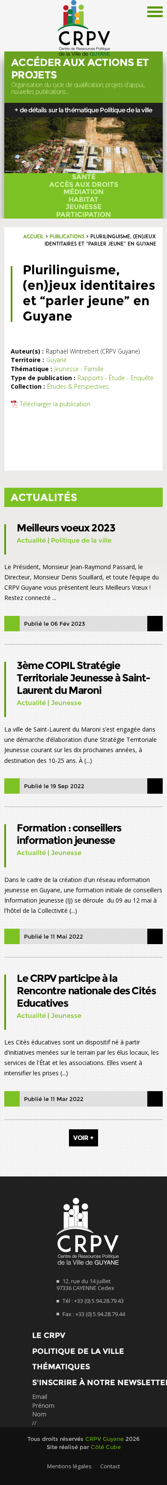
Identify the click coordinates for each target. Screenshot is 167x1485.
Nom (39, 1414)
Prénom (43, 1405)
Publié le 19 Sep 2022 (54, 786)
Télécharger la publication (55, 404)
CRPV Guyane (104, 1438)
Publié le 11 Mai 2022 (53, 936)
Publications (67, 237)
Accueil (33, 237)
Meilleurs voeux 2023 (66, 528)
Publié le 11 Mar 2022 (54, 1098)
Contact (110, 1466)
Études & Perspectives (78, 386)
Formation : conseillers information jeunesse (69, 834)
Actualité (31, 540)
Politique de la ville (81, 540)
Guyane (56, 360)
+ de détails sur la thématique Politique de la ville (83, 110)
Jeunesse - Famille (79, 369)
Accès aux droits (83, 185)
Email (39, 1396)
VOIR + (83, 1138)
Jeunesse (83, 207)
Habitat (83, 200)
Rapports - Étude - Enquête (116, 378)
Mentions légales (69, 1466)
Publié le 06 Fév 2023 (54, 623)
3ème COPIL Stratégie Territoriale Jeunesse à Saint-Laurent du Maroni (83, 677)
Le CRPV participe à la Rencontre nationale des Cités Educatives (86, 990)
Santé (83, 177)
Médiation (83, 192)
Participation (83, 215)
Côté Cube (106, 1446)
